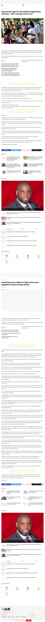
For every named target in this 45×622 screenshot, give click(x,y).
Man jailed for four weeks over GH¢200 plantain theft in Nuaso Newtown (35, 172)
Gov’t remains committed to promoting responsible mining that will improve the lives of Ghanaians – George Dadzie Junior (10, 74)
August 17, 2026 (9, 505)
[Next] (12, 79)
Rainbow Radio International (8, 612)
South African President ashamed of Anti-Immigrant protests (14, 503)
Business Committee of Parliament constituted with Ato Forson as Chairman (22, 240)
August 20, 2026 (31, 493)
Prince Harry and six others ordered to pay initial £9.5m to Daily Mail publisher (14, 492)
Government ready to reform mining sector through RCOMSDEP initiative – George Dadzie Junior (36, 165)
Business (17, 616)
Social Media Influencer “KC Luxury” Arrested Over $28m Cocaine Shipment (36, 498)
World (5, 279)
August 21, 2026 (9, 494)
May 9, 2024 (3, 16)
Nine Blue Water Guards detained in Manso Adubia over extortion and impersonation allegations (9, 69)
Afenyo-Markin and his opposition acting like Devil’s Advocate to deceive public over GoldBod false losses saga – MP (21, 207)
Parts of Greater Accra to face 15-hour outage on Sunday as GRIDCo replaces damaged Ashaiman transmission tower (10, 65)
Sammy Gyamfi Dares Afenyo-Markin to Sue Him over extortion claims (14, 171)
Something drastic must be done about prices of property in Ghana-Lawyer (22, 245)
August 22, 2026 (9, 161)
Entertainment (23, 616)
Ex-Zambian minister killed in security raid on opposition (36, 492)
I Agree (28, 620)
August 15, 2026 (31, 506)
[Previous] (10, 79)
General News (6, 8)
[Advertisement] (22, 2)
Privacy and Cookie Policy (20, 620)
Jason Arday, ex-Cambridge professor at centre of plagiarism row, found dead (36, 504)
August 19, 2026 (31, 500)
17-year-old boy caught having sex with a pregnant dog (18, 236)
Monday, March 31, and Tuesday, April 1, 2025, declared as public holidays (21, 231)
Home (2, 8)
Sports (13, 616)
